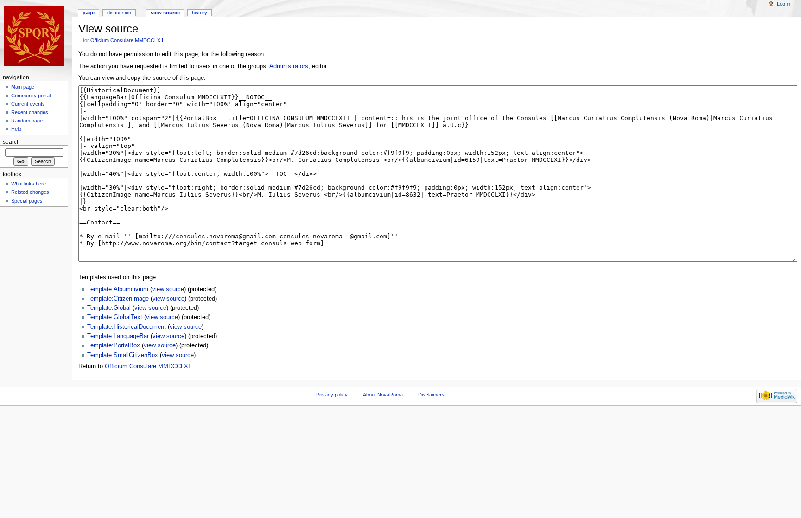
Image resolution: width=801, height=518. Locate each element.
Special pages (27, 201)
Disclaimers (431, 394)
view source (168, 289)
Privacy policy (332, 394)
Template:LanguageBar (118, 336)
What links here (28, 183)
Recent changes (29, 112)
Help (16, 129)
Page (89, 12)
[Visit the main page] (36, 36)
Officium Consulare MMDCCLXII (126, 40)
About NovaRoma (383, 394)
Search (11, 142)
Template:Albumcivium (117, 289)
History (199, 12)
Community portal (31, 95)
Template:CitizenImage (118, 298)
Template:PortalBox (113, 345)
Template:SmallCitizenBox (122, 355)
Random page (27, 120)
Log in (783, 3)
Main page (22, 87)
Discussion (119, 12)
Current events (28, 104)
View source (165, 12)
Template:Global (109, 308)
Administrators (288, 66)
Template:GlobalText (114, 317)
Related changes (30, 192)
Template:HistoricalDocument (126, 327)
